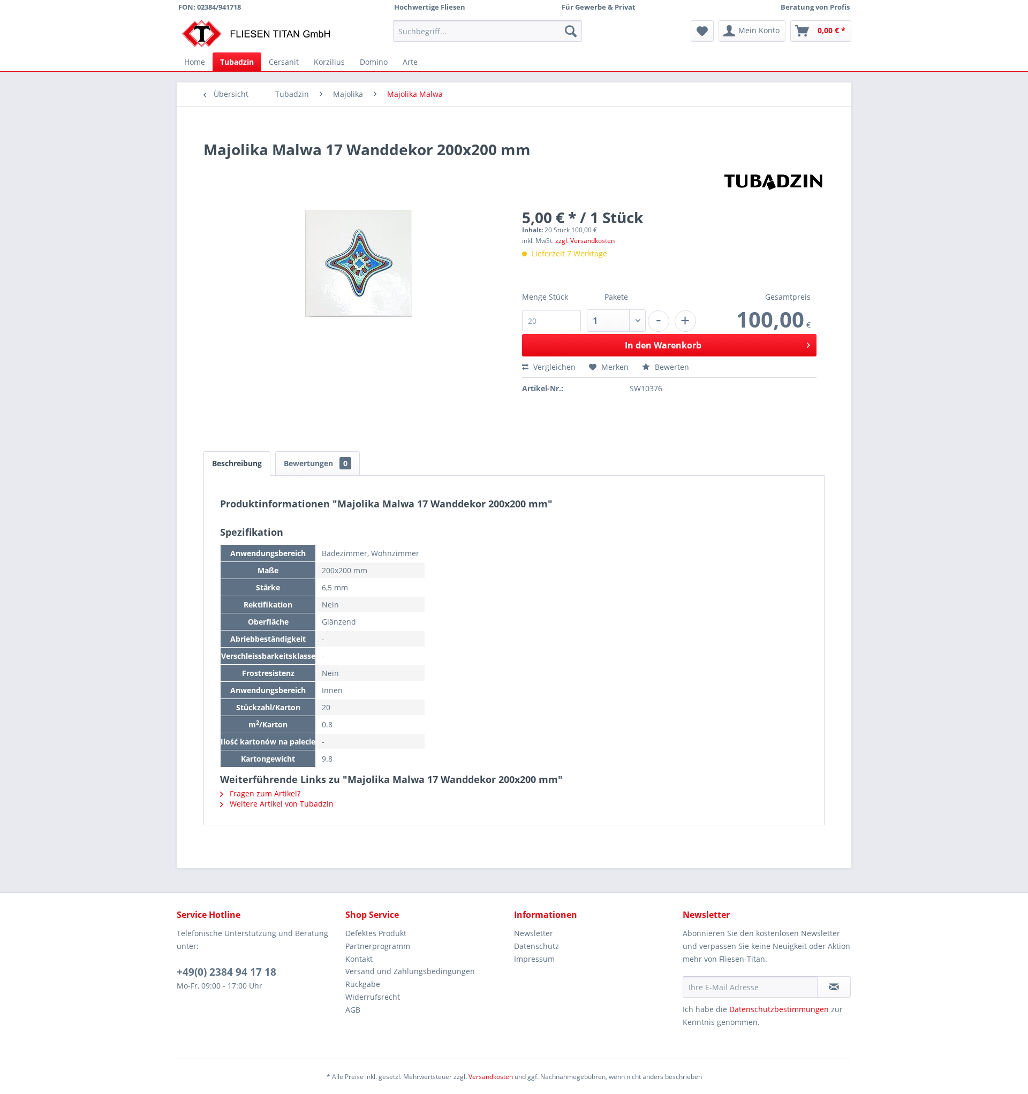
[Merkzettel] (702, 31)
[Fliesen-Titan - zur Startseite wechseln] (256, 33)
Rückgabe (362, 984)
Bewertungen (315, 463)
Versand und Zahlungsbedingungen (410, 971)
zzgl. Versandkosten (585, 240)
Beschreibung (237, 463)
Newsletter (533, 933)
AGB (352, 1010)
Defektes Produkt (375, 933)
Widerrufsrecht (372, 997)
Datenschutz (536, 946)
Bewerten (671, 367)
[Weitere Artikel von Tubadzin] (774, 180)
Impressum (534, 959)
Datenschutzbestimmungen (779, 1009)
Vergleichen (553, 367)
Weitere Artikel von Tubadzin (281, 804)
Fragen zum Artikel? (264, 793)
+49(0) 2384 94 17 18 (226, 972)
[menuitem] (487, 31)
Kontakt (359, 959)
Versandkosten (490, 1076)
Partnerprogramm (377, 946)
